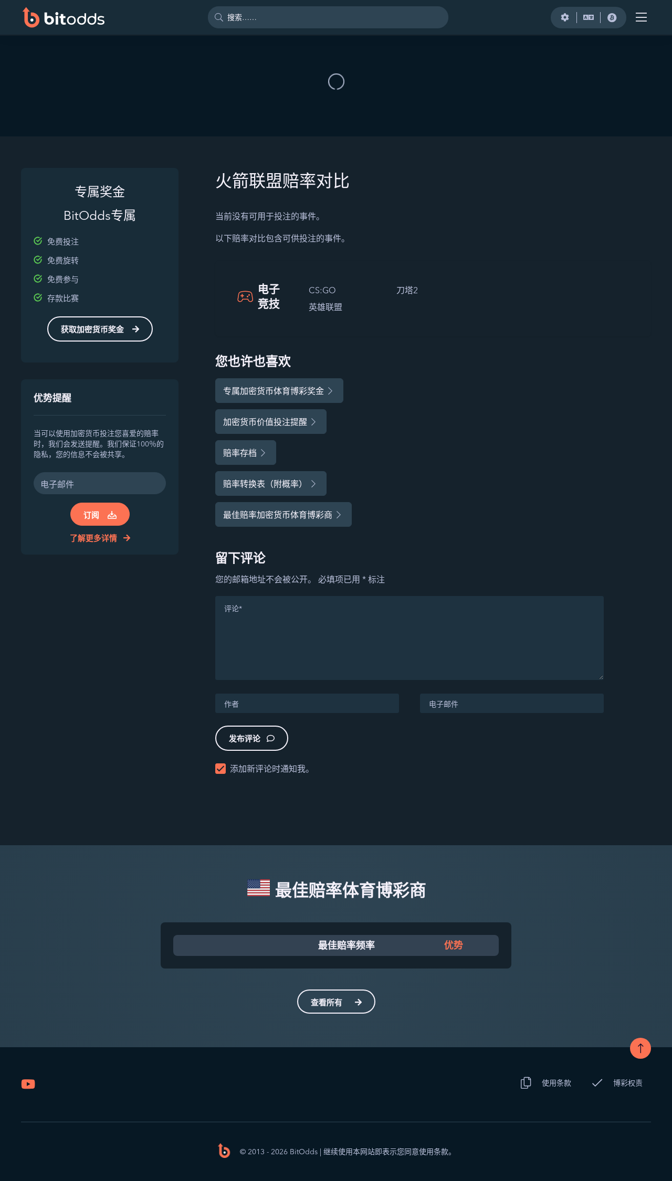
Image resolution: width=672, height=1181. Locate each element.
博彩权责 (628, 1083)
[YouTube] (28, 1084)
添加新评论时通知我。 (272, 768)
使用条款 (556, 1083)
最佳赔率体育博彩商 (348, 890)
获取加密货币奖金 (92, 329)
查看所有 (326, 1002)
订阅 (91, 515)
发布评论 (244, 738)
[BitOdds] (63, 17)
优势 (453, 945)
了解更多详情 (94, 538)
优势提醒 (52, 398)
